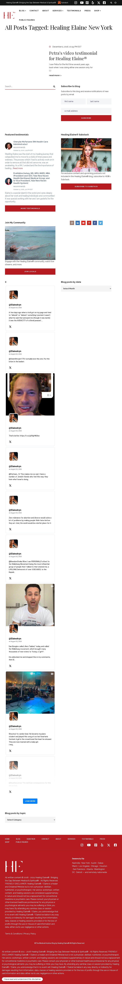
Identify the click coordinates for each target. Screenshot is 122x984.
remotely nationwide (98, 872)
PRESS (88, 11)
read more (54, 75)
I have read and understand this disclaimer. (22, 979)
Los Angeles (84, 866)
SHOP (96, 11)
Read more (18, 168)
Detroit (79, 872)
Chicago (94, 866)
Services (57, 11)
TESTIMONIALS (74, 11)
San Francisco (79, 869)
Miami (74, 866)
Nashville (76, 863)
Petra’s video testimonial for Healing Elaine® (73, 55)
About (45, 11)
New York (85, 863)
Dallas (100, 863)
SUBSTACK (31, 839)
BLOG (21, 11)
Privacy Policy (30, 934)
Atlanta (89, 869)
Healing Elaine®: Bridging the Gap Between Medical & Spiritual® (31, 3)
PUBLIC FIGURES (27, 20)
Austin (94, 863)
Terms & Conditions (13, 934)
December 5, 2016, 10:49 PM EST (66, 47)
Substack (64, 3)
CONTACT (34, 11)
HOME (7, 839)
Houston (103, 866)
